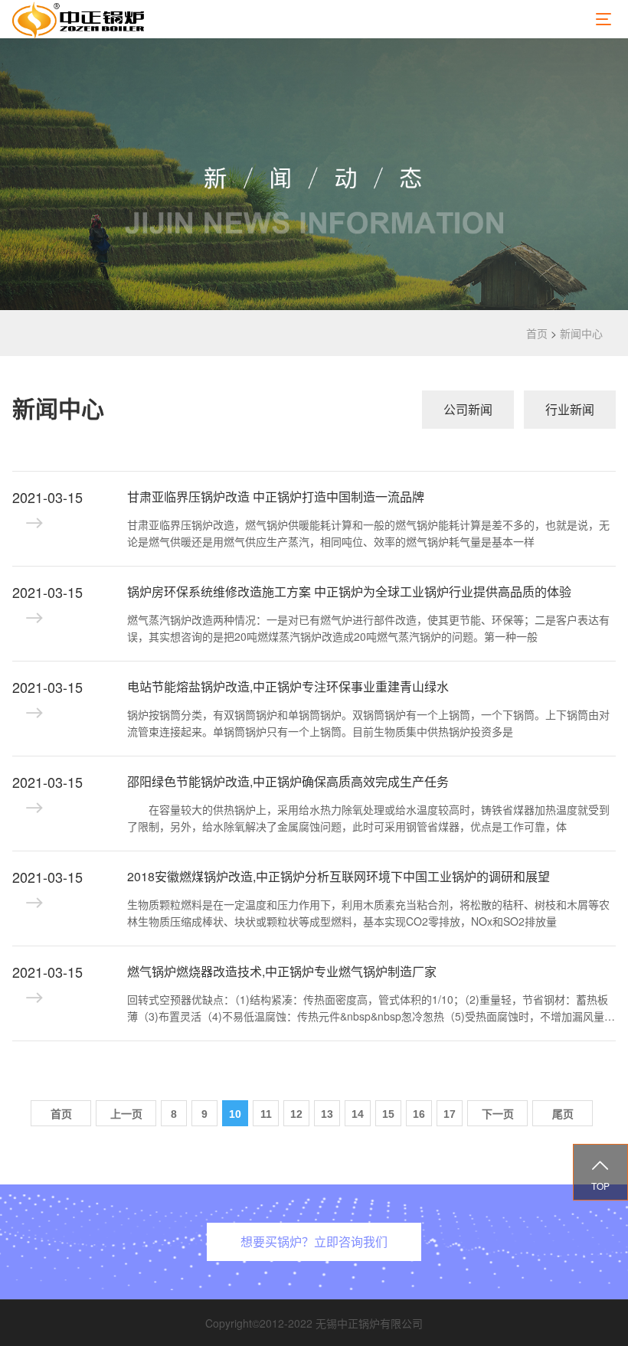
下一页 (498, 1114)
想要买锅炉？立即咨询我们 (314, 1241)
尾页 (563, 1114)
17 (449, 1114)
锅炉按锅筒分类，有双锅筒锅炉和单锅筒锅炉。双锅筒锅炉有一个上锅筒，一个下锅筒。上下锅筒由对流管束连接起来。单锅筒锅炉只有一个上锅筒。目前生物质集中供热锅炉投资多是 (368, 723)
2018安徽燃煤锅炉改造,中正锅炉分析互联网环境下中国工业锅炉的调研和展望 (338, 876)
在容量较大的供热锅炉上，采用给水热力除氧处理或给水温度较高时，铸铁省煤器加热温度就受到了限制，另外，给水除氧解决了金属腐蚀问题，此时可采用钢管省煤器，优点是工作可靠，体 (368, 818)
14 (358, 1114)
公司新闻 (467, 409)
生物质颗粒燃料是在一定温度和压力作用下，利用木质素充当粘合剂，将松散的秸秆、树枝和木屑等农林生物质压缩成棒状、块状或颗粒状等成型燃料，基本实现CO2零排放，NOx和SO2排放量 (368, 913)
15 (388, 1114)
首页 (537, 333)
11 (266, 1114)
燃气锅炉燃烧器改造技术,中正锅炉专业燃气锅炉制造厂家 (282, 971)
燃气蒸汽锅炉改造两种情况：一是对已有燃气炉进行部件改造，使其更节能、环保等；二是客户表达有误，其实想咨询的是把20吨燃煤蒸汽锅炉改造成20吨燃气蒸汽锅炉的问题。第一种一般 (368, 628)
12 (296, 1114)
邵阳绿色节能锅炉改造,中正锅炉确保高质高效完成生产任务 (288, 781)
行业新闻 (569, 409)
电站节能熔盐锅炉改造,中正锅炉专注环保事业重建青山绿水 (288, 686)
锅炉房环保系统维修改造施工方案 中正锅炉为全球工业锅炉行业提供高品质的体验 (349, 591)
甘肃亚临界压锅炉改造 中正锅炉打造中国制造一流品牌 (275, 496)
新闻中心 (581, 333)
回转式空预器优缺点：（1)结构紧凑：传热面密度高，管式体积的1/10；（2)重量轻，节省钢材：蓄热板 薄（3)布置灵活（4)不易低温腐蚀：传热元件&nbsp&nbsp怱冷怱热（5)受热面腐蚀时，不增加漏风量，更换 (371, 1008)
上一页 (126, 1114)
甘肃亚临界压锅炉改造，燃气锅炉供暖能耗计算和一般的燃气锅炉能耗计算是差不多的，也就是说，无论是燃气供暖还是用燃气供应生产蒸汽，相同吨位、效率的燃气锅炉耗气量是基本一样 (368, 533)
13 (327, 1114)
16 (419, 1114)
